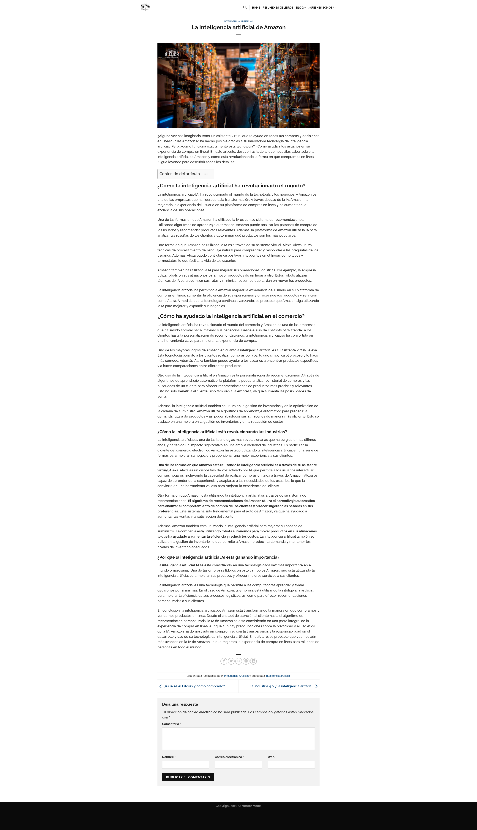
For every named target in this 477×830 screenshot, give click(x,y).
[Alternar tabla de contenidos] (206, 174)
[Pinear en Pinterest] (246, 661)
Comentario (171, 724)
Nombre (169, 757)
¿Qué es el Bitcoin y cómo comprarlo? (194, 686)
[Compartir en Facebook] (223, 661)
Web (271, 757)
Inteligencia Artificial (238, 21)
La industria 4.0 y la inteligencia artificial (281, 686)
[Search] (245, 7)
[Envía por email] (238, 661)
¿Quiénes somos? (321, 7)
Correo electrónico (229, 757)
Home (256, 7)
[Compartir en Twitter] (231, 661)
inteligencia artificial (278, 675)
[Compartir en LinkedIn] (253, 661)
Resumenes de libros (278, 7)
